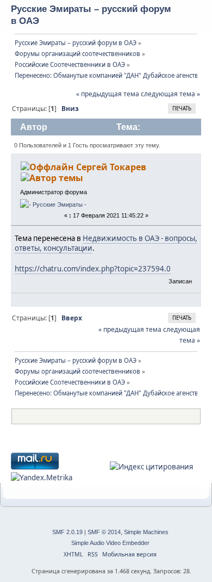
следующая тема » (170, 93)
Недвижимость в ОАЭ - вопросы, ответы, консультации (106, 243)
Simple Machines (146, 532)
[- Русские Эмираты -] (53, 204)
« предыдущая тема (107, 93)
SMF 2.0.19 (67, 532)
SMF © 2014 (104, 532)
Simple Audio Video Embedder (110, 543)
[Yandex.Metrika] (41, 477)
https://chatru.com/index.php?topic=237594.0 (93, 269)
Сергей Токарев (111, 167)
